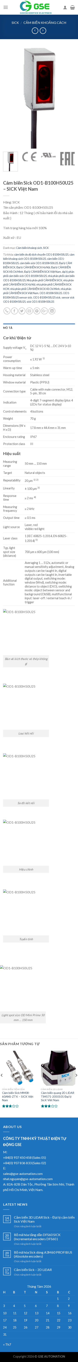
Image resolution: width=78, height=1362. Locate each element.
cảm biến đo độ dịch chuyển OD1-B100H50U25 (41, 254)
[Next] (68, 98)
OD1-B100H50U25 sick (47, 297)
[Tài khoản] (65, 7)
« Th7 (7, 1344)
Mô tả (7, 327)
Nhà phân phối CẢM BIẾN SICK (44, 280)
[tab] (39, 328)
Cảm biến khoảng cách (45, 22)
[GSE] (35, 7)
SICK (15, 22)
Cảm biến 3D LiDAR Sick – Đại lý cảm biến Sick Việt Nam (44, 1219)
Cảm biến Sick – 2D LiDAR (33, 1270)
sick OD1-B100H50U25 (40, 301)
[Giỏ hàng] (72, 7)
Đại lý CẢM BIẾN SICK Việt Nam (42, 271)
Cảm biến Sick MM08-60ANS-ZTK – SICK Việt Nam (17, 1096)
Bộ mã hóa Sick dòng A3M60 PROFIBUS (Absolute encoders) (43, 1254)
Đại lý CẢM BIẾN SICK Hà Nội (33, 267)
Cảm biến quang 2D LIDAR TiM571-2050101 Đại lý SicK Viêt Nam (57, 1096)
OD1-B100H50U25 (51, 293)
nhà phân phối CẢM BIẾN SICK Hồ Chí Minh (35, 289)
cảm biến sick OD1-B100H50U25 (39, 263)
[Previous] (10, 98)
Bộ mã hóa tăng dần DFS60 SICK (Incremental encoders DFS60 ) (37, 1237)
